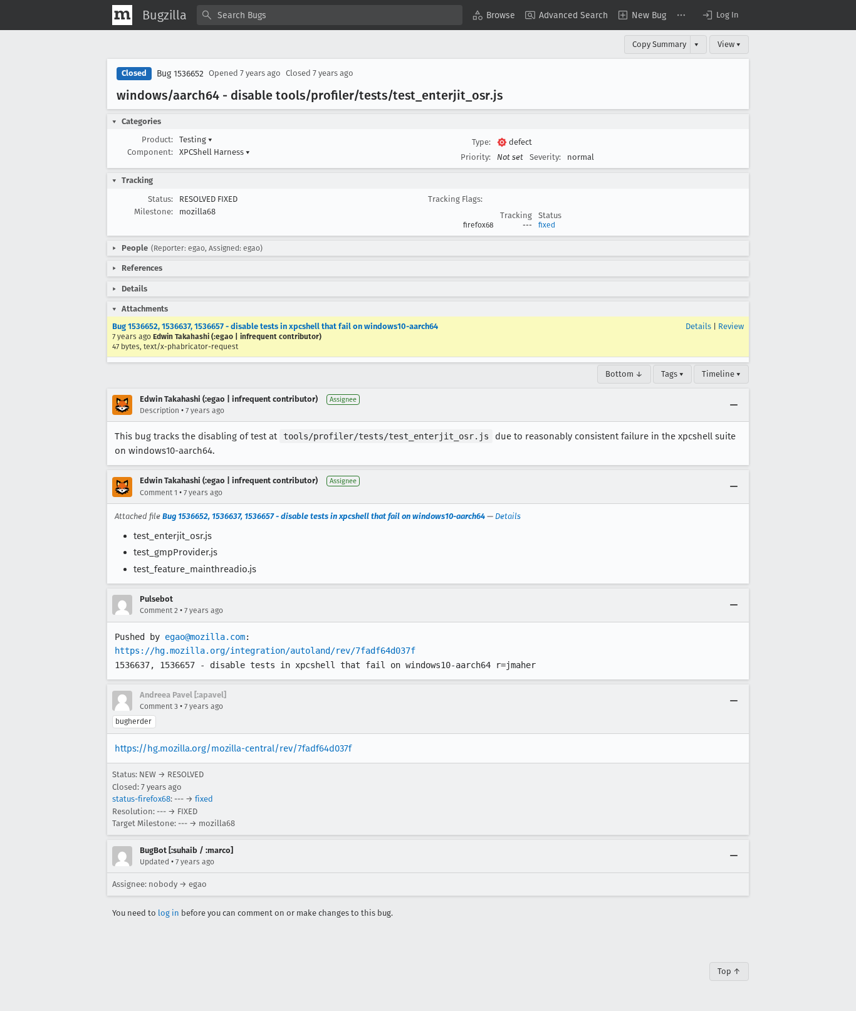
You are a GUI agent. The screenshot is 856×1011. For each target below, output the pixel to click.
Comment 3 (159, 706)
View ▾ (729, 44)
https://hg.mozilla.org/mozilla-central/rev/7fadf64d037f (233, 748)
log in (168, 913)
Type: (481, 142)
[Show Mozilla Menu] (122, 15)
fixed (546, 225)
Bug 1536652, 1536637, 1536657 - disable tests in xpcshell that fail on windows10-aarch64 (275, 326)
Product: (157, 139)
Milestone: (153, 211)
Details (698, 326)
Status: (160, 199)
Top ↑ (729, 971)
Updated (154, 861)
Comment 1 (158, 492)
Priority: (476, 157)
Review (731, 326)
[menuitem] (493, 15)
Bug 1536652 (180, 73)
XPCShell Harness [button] (214, 152)
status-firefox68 (141, 799)
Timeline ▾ (721, 374)
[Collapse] (734, 405)
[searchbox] (329, 15)
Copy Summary (659, 44)
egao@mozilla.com (205, 637)
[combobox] (329, 15)
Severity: (545, 157)
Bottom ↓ (624, 374)
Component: (150, 152)
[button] (720, 15)
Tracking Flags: (455, 199)
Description (159, 410)
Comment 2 (159, 610)
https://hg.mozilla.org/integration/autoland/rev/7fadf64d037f (265, 651)
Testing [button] (195, 139)
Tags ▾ (672, 374)
